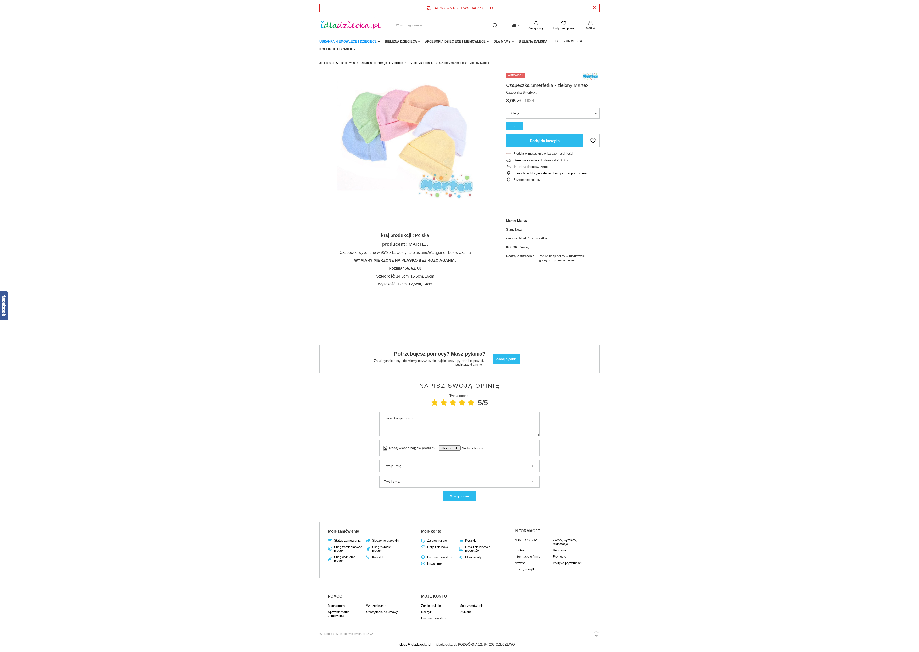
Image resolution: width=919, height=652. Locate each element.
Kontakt (377, 557)
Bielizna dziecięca (401, 41)
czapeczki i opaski (421, 63)
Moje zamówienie (343, 531)
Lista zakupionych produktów (477, 549)
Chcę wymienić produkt (344, 559)
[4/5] (462, 403)
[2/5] (443, 403)
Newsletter (434, 564)
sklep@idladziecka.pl (415, 644)
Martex (522, 220)
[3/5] (452, 403)
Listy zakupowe (563, 28)
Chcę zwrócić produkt (381, 549)
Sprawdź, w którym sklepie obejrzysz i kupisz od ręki (550, 173)
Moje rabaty (473, 557)
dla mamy (502, 41)
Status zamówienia (347, 540)
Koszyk (470, 540)
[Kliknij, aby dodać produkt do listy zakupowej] (593, 140)
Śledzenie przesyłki (385, 540)
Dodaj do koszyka (545, 141)
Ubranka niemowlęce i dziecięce (348, 41)
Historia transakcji (439, 557)
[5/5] (471, 403)
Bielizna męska (568, 41)
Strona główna (345, 63)
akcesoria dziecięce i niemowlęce (455, 41)
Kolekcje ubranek (335, 49)
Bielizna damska (533, 41)
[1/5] (434, 403)
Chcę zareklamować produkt (348, 549)
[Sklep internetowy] (597, 634)
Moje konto (431, 531)
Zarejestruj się (437, 540)
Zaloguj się (535, 28)
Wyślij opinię (459, 496)
